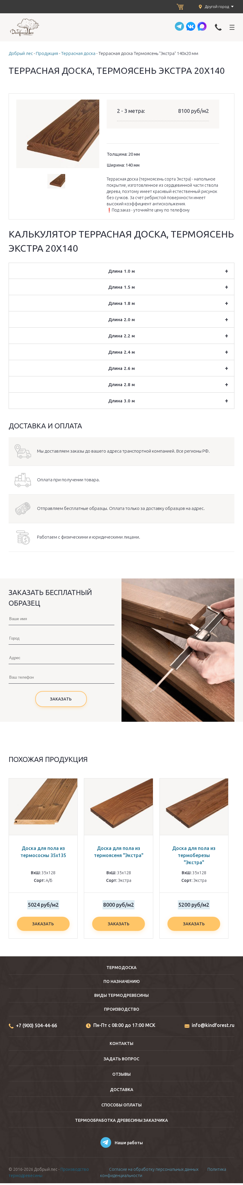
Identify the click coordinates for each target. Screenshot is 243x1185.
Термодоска (121, 967)
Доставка (121, 1089)
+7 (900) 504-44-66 (36, 1025)
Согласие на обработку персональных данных (154, 1169)
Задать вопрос (121, 1058)
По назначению (121, 981)
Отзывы (121, 1074)
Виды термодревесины (121, 995)
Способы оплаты (121, 1105)
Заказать (43, 923)
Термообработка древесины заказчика (121, 1120)
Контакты (121, 1043)
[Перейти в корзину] (180, 7)
